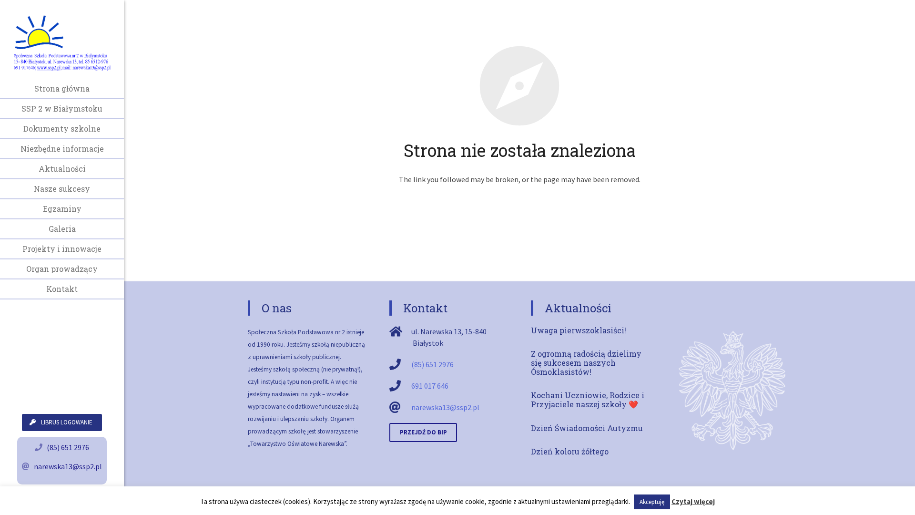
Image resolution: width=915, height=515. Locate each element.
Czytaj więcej (693, 501)
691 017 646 (429, 386)
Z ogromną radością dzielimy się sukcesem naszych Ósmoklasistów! (586, 363)
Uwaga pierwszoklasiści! (578, 330)
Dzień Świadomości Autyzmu (587, 428)
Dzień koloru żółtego (570, 451)
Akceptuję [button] (652, 502)
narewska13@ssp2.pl (68, 466)
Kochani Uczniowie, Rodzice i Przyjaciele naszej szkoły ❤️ (587, 399)
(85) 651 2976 (68, 447)
